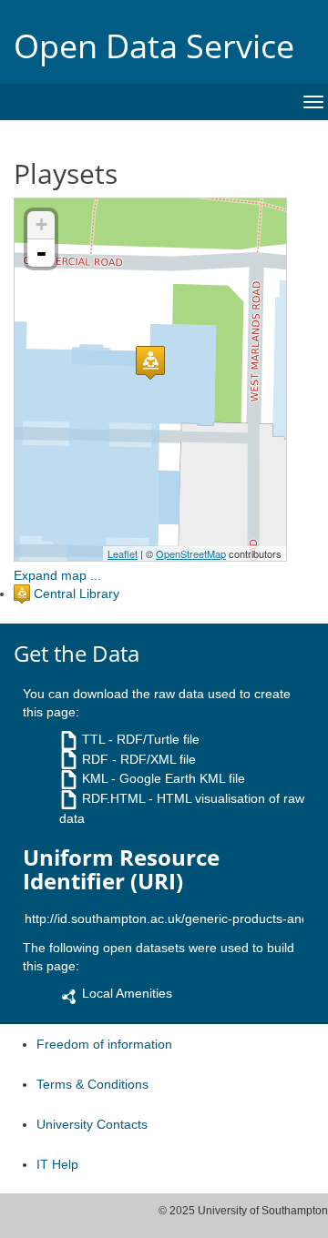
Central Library (76, 593)
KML (95, 778)
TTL (93, 739)
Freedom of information (104, 1044)
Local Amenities (127, 993)
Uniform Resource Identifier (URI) (121, 870)
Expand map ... (57, 575)
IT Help (57, 1164)
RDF (95, 759)
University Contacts (92, 1124)
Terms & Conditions (92, 1084)
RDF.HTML (113, 798)
